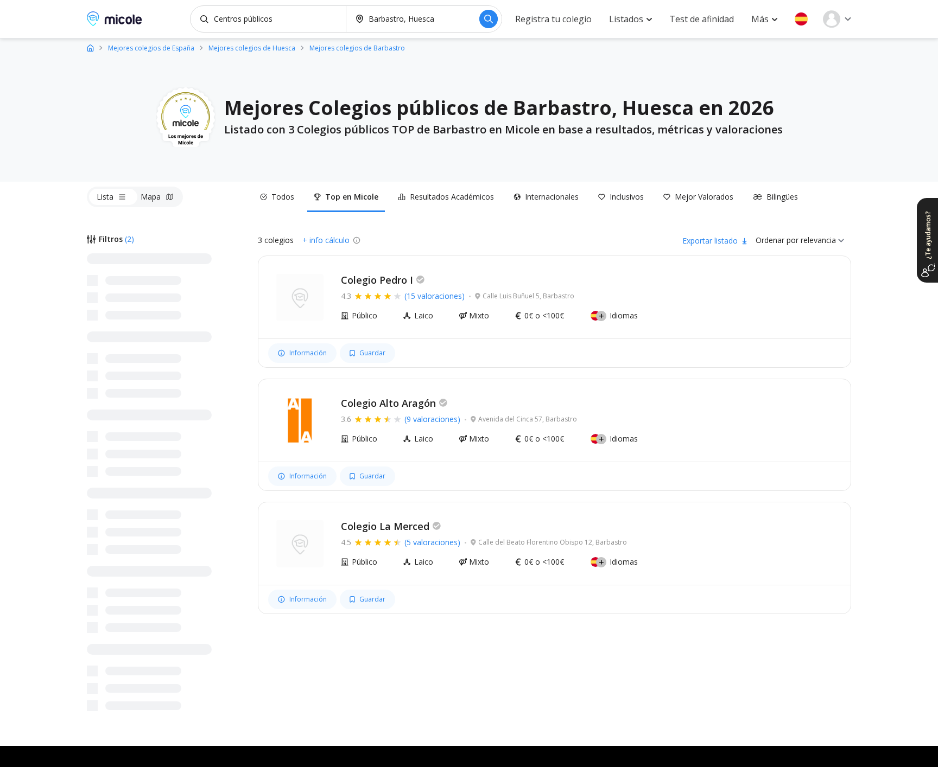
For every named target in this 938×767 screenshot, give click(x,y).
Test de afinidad (701, 19)
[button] (801, 19)
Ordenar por (777, 240)
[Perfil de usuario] (837, 19)
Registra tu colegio (553, 19)
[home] (90, 47)
